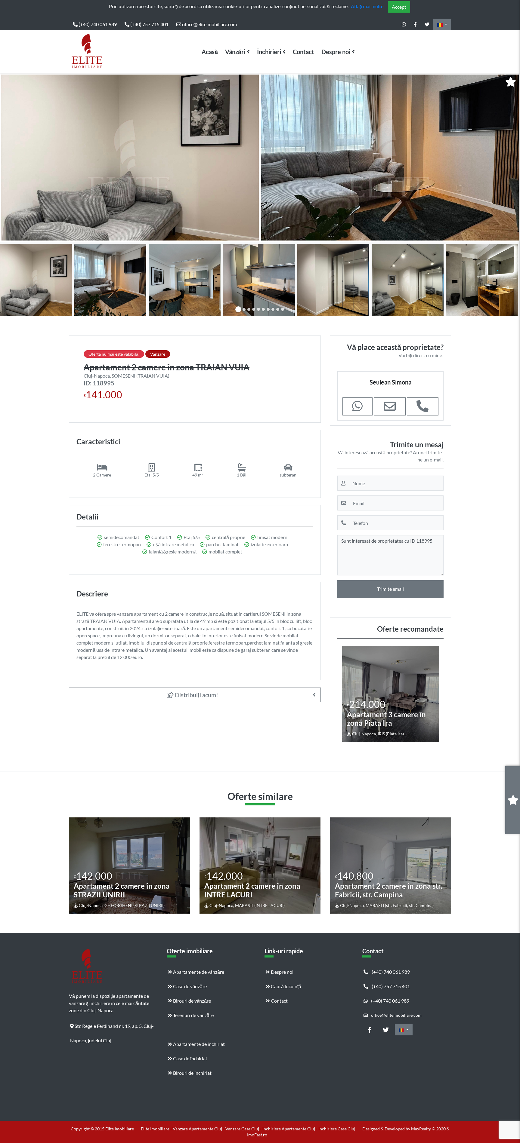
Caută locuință (285, 986)
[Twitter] (427, 24)
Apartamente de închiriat (198, 1044)
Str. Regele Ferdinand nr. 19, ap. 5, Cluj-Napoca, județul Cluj (112, 1028)
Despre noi (335, 51)
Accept (399, 7)
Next (510, 157)
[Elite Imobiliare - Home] (87, 51)
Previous (10, 157)
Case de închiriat (189, 1058)
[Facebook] (415, 24)
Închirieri (269, 51)
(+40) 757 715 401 (149, 24)
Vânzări (235, 51)
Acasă (210, 51)
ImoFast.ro (257, 1134)
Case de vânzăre (189, 986)
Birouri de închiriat (192, 1073)
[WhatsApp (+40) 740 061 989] (404, 24)
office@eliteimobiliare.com (209, 24)
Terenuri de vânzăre (193, 1015)
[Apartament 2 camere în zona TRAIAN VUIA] (130, 158)
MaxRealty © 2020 (429, 1128)
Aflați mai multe (367, 6)
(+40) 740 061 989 (97, 24)
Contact (303, 51)
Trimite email (390, 589)
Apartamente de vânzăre (198, 972)
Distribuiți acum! (196, 694)
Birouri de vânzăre (191, 1001)
